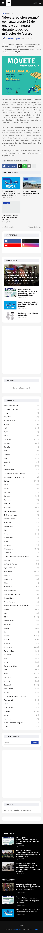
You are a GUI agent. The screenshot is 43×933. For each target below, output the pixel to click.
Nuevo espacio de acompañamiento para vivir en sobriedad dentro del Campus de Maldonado (27, 292)
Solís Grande (21, 689)
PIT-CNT (21, 639)
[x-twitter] (30, 241)
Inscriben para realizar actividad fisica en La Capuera (10, 217)
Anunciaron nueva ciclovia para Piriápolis (31, 192)
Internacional (21, 549)
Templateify (17, 929)
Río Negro (21, 655)
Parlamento (21, 624)
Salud (21, 673)
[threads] (12, 249)
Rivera (21, 658)
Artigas (21, 424)
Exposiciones (21, 526)
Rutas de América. (21, 666)
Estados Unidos (21, 519)
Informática (21, 545)
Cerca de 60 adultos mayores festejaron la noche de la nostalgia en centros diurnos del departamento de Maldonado (28, 887)
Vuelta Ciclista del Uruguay (21, 723)
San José (21, 681)
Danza (21, 488)
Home (21, 925)
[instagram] (30, 245)
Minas (21, 583)
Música (21, 609)
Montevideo (21, 587)
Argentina (21, 417)
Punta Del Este (21, 651)
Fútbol (21, 541)
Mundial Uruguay (21, 602)
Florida (21, 534)
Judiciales (21, 553)
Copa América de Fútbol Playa (21, 473)
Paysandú (21, 628)
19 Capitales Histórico (21, 405)
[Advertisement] (21, 350)
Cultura (21, 481)
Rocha (21, 662)
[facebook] (12, 241)
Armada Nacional (21, 420)
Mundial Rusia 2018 (21, 590)
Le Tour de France (21, 564)
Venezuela (21, 719)
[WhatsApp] (24, 166)
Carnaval (21, 443)
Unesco (21, 715)
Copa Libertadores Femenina (21, 477)
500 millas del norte (21, 409)
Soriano (21, 692)
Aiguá (21, 413)
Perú (21, 632)
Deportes (10, 13)
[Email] (29, 166)
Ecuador (21, 503)
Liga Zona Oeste (21, 568)
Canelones (21, 439)
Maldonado (17, 160)
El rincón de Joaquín (21, 515)
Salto (21, 670)
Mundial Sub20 (21, 598)
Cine (21, 458)
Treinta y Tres (21, 707)
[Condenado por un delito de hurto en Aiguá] (10, 316)
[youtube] (12, 245)
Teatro (21, 704)
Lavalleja (21, 560)
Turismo (21, 711)
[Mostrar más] (34, 166)
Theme (35, 929)
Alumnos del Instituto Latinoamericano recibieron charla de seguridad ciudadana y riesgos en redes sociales (28, 853)
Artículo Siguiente (34, 227)
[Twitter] (20, 166)
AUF (21, 428)
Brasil (21, 436)
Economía (21, 500)
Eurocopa (21, 522)
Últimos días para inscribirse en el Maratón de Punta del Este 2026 (11, 193)
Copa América (21, 470)
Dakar (21, 485)
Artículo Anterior (8, 227)
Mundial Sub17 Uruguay (21, 594)
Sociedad (25, 160)
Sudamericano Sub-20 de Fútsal (21, 696)
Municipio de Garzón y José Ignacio (21, 605)
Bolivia (21, 432)
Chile (21, 451)
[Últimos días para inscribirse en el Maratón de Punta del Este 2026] (10, 305)
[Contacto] (30, 249)
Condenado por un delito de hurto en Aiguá (28, 314)
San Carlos (21, 677)
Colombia (21, 462)
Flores (21, 530)
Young (21, 726)
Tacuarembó (21, 700)
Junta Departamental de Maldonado (21, 556)
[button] (3, 3)
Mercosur (21, 575)
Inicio (4, 13)
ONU (21, 617)
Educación (21, 507)
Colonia (21, 466)
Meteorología (21, 579)
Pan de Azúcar (21, 621)
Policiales (21, 643)
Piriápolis (21, 636)
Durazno (21, 496)
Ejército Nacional (21, 511)
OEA (21, 613)
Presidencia (21, 647)
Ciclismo (21, 454)
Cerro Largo (21, 447)
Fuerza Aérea (21, 538)
